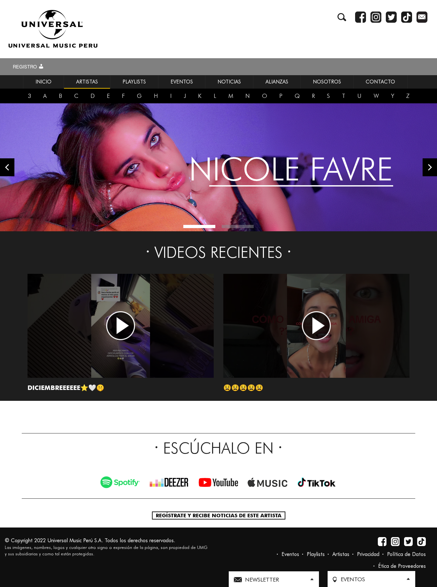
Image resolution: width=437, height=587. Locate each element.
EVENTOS (182, 82)
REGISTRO (25, 66)
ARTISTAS (87, 82)
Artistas (340, 554)
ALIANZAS (277, 82)
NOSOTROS (327, 82)
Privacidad (368, 554)
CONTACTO (380, 82)
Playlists (316, 554)
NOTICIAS (229, 82)
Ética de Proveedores (402, 566)
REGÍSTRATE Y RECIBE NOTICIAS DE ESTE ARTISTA (219, 515)
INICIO (44, 82)
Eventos (290, 554)
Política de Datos (406, 554)
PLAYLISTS (134, 82)
